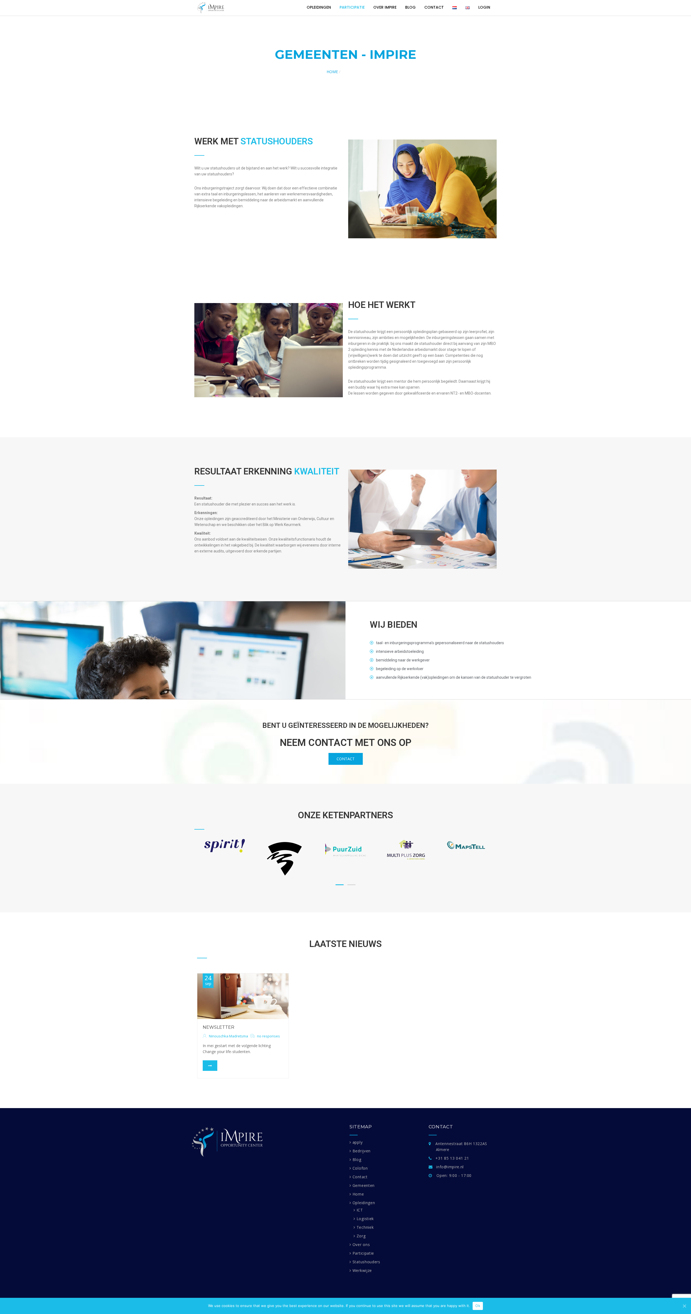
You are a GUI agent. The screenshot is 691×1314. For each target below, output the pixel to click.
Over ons (361, 1244)
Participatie (352, 7)
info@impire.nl (450, 1166)
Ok (477, 1305)
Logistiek (365, 1218)
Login (484, 7)
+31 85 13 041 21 (452, 1158)
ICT (360, 1210)
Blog (410, 7)
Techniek (365, 1227)
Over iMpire (385, 7)
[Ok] (684, 1306)
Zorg (361, 1235)
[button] (345, 759)
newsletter (218, 1027)
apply (358, 1142)
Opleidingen (319, 7)
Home (332, 71)
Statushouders (366, 1261)
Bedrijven (362, 1150)
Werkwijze (362, 1270)
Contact (434, 7)
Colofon (360, 1168)
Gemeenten (364, 1185)
